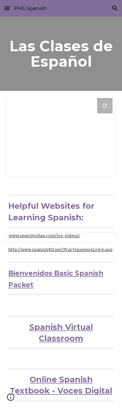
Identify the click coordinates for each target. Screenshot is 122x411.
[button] (7, 8)
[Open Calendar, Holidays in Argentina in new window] (105, 105)
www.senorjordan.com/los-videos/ (44, 235)
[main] (61, 54)
